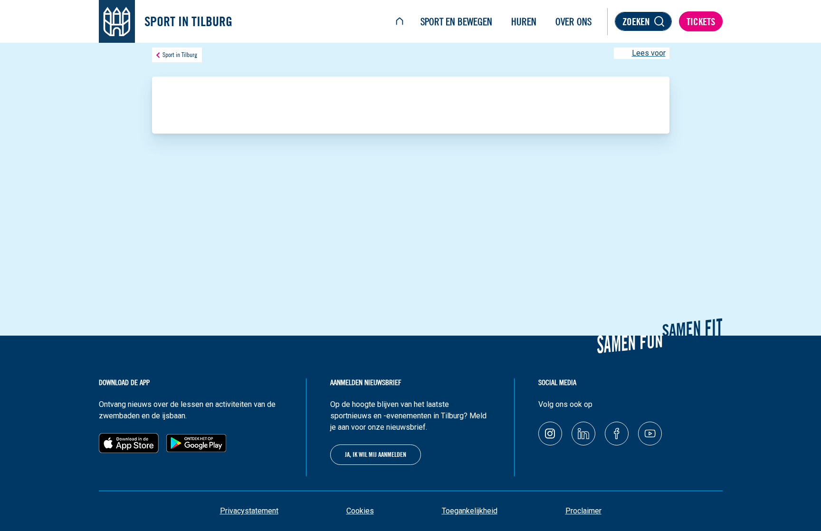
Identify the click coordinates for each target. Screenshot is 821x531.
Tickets (701, 22)
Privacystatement (249, 510)
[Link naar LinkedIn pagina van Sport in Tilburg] (583, 433)
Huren (523, 22)
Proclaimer (583, 510)
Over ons (573, 22)
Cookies (360, 510)
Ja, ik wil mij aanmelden (375, 454)
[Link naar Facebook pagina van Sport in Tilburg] (617, 433)
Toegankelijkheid (469, 510)
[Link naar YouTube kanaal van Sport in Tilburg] (650, 433)
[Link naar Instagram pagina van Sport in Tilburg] (550, 433)
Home (399, 21)
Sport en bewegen (456, 22)
